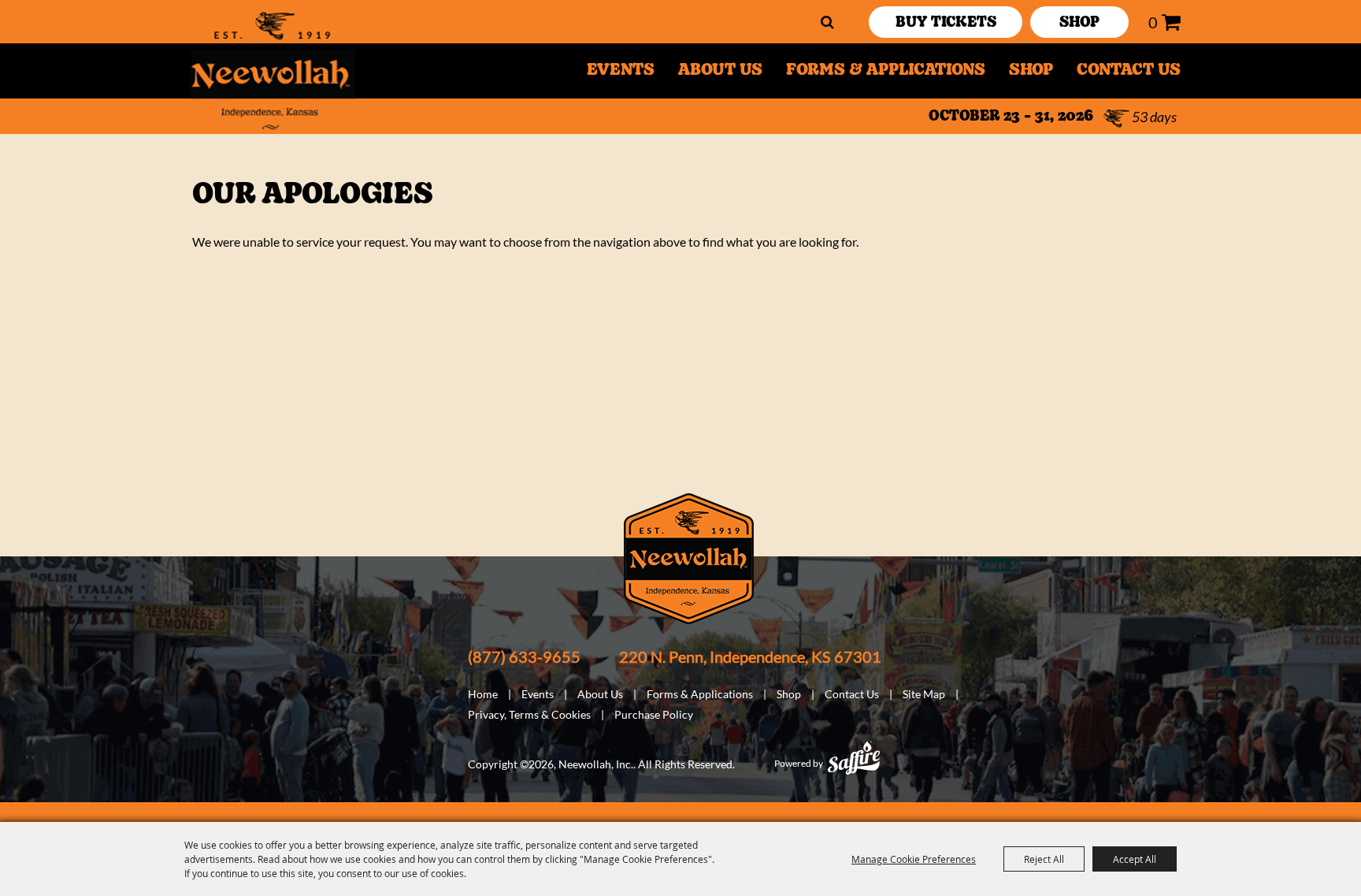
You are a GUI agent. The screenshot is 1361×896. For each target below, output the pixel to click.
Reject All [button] (1044, 859)
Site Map (924, 694)
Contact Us (1129, 71)
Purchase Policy (653, 714)
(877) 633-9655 (524, 656)
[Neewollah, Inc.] (271, 71)
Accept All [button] (1134, 859)
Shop (1031, 71)
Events (621, 71)
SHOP (1079, 24)
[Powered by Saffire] (854, 758)
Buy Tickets (946, 24)
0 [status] (1153, 22)
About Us (720, 71)
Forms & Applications (885, 71)
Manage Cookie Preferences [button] (913, 859)
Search (827, 22)
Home (483, 694)
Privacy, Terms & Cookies (529, 714)
